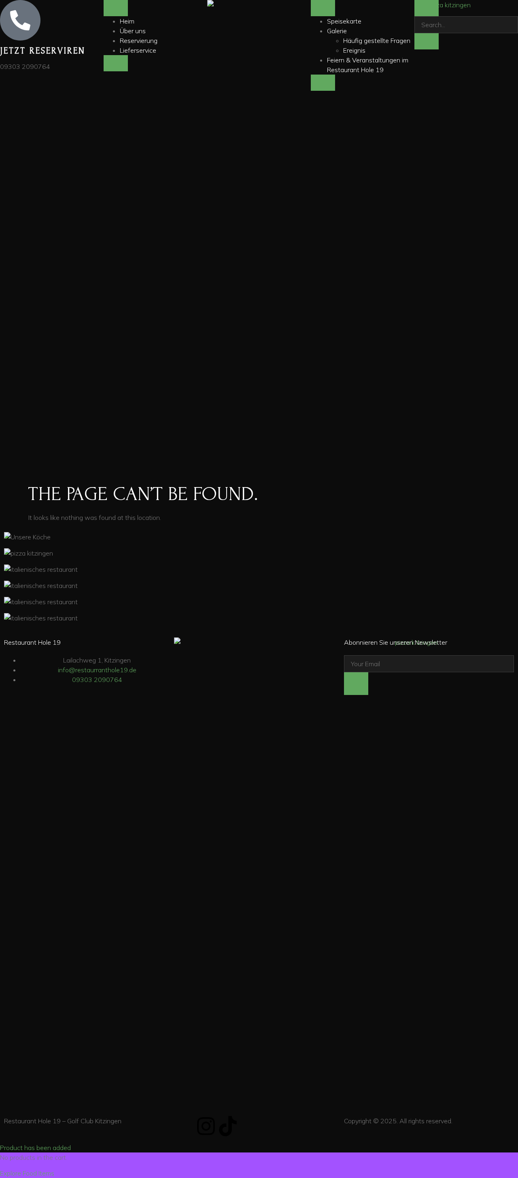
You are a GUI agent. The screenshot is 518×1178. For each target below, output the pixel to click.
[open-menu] (116, 8)
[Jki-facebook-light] (184, 1126)
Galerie (337, 31)
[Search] (426, 41)
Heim (127, 21)
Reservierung (138, 40)
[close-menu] (116, 63)
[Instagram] (206, 1126)
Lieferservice (138, 50)
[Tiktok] (228, 1126)
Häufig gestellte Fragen (376, 40)
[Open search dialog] (426, 8)
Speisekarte (344, 21)
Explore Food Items (27, 1173)
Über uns (133, 31)
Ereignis (354, 50)
